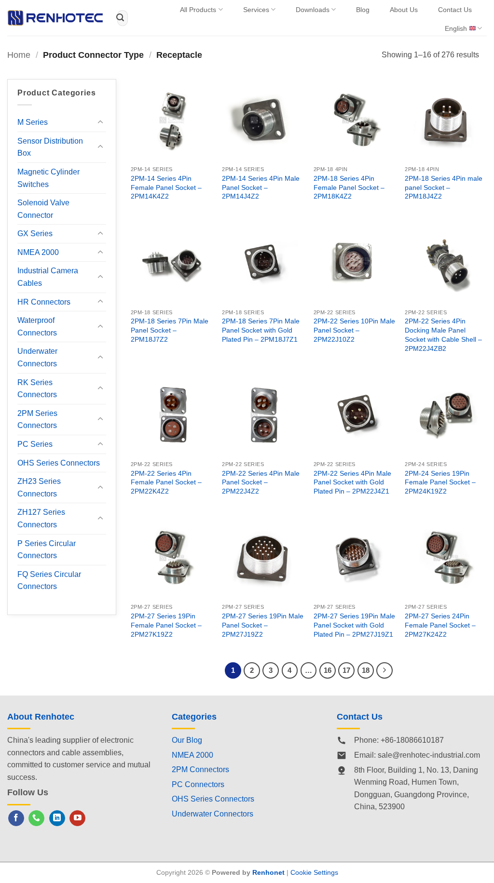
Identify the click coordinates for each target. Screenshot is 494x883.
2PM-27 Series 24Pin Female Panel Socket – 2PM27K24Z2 (440, 625)
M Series (32, 122)
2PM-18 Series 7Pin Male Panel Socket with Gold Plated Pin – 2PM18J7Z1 (261, 330)
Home (18, 55)
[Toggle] (100, 122)
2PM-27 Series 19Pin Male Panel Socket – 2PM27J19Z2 (262, 625)
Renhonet (268, 872)
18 (366, 670)
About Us (404, 9)
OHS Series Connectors (58, 463)
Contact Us (455, 9)
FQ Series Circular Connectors (49, 580)
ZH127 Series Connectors (41, 518)
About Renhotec (40, 717)
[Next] (384, 670)
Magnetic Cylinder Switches (48, 178)
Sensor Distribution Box (50, 147)
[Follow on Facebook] (16, 818)
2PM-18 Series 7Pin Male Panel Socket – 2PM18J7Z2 (169, 330)
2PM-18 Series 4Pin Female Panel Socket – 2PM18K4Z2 (349, 187)
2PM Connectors (200, 769)
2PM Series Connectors (37, 419)
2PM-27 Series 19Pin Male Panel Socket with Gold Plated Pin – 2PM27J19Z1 (354, 625)
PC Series (35, 444)
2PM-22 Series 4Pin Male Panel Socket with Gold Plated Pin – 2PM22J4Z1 (352, 482)
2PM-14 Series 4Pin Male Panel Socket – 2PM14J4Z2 (261, 187)
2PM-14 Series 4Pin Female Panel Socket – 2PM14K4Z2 (166, 187)
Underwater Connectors (37, 357)
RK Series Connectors (37, 388)
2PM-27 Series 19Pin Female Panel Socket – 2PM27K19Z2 (166, 625)
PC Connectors (198, 784)
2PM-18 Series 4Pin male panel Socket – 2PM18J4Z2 (443, 187)
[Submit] (120, 18)
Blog (363, 9)
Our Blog (187, 740)
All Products (198, 9)
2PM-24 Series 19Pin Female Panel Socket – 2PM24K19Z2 (440, 482)
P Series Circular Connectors (46, 549)
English (456, 28)
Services (256, 9)
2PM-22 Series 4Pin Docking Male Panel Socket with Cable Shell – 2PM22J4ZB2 (443, 334)
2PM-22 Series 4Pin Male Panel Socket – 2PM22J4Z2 (261, 482)
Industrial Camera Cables (47, 277)
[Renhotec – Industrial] (55, 18)
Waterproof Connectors (37, 326)
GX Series (35, 233)
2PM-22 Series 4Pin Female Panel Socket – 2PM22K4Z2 (166, 482)
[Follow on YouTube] (77, 818)
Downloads (312, 9)
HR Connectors (43, 302)
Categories (194, 717)
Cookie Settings (314, 872)
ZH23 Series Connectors (39, 487)
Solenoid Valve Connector (43, 209)
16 (327, 670)
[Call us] (36, 818)
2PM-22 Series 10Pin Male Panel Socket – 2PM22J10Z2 (354, 330)
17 (346, 670)
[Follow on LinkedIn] (57, 818)
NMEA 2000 (38, 252)
